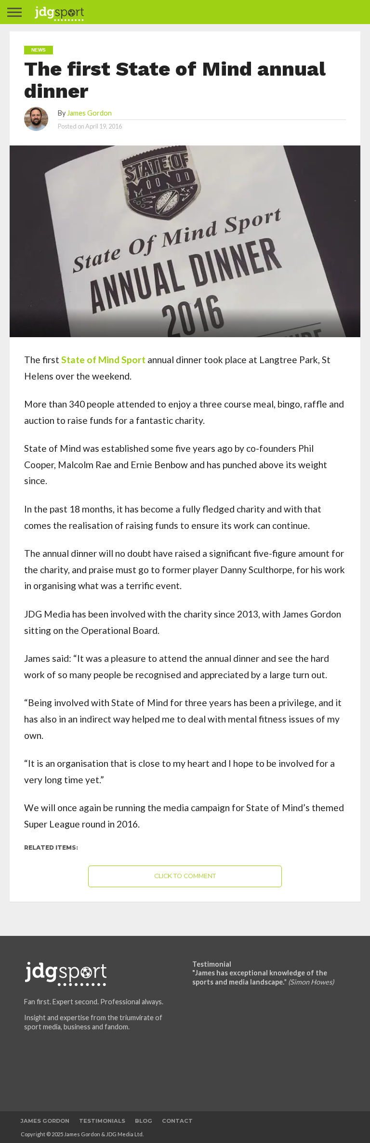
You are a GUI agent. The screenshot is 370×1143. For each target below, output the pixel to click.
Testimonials (102, 1120)
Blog (143, 1120)
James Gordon (89, 113)
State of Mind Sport (103, 359)
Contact (177, 1120)
